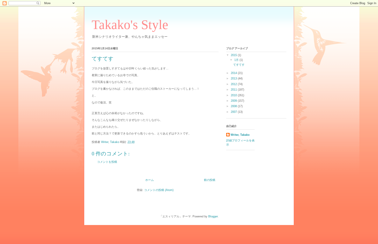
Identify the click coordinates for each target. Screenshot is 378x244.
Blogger (213, 216)
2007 (234, 111)
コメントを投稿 (107, 161)
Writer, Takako (240, 134)
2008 (234, 106)
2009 (234, 100)
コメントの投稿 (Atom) (158, 190)
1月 (237, 60)
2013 (234, 78)
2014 (234, 73)
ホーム (149, 180)
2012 (234, 84)
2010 (234, 95)
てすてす (239, 64)
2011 (234, 89)
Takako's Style (130, 24)
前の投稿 (209, 180)
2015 (234, 55)
